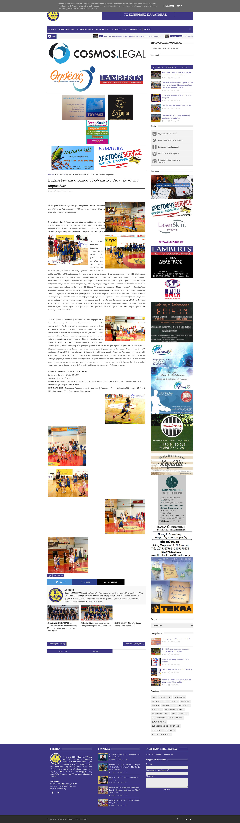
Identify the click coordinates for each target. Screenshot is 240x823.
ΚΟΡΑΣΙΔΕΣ (59, 174)
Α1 (170, 697)
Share (87, 582)
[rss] (190, 819)
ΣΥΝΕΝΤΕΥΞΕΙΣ (119, 29)
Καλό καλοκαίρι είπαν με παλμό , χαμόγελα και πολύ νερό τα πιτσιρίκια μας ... (89, 36)
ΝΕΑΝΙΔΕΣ (183, 714)
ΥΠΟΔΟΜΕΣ (169, 730)
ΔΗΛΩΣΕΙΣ (185, 701)
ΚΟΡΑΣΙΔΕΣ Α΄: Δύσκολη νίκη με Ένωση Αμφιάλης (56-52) (127, 624)
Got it (179, 6)
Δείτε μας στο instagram (168, 153)
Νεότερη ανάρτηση (57, 644)
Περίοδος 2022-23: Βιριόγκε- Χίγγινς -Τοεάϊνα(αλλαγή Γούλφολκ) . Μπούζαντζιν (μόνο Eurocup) (124, 767)
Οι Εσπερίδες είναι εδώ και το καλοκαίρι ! (176, 639)
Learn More (169, 6)
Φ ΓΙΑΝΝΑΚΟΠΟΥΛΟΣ (161, 734)
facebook (63, 651)
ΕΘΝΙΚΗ (155, 705)
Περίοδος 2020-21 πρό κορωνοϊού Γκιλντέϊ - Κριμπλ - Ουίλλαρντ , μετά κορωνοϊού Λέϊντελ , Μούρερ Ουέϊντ (124, 790)
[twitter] (58, 792)
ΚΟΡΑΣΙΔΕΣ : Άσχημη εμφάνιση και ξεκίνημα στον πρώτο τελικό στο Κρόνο (96, 624)
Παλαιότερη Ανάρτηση (134, 644)
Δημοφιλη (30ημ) (171, 67)
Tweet (63, 582)
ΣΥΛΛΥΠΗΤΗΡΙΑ (159, 722)
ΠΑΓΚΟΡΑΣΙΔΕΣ (158, 718)
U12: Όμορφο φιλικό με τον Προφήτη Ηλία (176, 105)
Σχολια (186, 67)
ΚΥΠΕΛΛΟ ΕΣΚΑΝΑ (160, 714)
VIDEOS (147, 29)
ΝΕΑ (174, 714)
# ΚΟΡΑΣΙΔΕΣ (58, 576)
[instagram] (177, 819)
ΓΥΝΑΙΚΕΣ (173, 701)
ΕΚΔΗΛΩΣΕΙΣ (102, 29)
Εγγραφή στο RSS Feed (167, 133)
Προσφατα (157, 67)
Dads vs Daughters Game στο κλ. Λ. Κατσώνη (177, 669)
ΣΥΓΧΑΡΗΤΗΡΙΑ (175, 718)
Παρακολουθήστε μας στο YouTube (169, 161)
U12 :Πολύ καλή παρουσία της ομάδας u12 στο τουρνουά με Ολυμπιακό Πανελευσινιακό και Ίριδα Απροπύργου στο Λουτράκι (185, 36)
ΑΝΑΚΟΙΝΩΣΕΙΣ (66, 29)
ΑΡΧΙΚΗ (52, 29)
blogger (96, 651)
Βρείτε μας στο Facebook (168, 147)
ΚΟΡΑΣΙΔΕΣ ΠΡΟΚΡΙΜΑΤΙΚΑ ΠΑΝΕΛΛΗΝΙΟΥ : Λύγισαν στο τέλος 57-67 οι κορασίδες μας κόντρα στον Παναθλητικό (61, 627)
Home (50, 174)
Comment (112, 582)
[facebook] (52, 792)
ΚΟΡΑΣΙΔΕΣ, (68, 191)
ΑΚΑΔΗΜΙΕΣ (179, 697)
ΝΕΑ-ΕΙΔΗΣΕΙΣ (84, 29)
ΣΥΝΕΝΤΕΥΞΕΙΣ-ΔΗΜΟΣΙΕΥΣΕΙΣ (166, 726)
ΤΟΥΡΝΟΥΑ (135, 29)
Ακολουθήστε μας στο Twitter (170, 140)
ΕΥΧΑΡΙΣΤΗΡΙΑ (183, 705)
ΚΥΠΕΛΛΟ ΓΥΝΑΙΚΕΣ (174, 709)
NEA (57, 36)
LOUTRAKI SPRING (133, 36)
